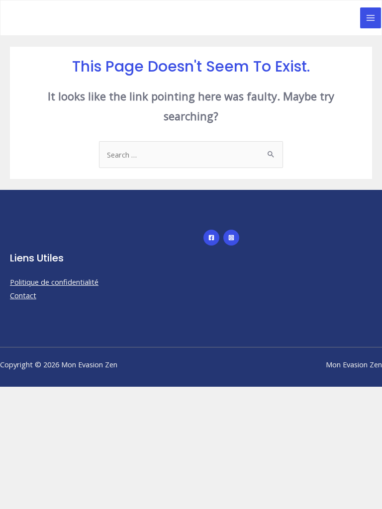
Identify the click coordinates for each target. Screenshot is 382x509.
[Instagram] (231, 238)
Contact (23, 295)
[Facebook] (211, 238)
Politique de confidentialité (54, 282)
